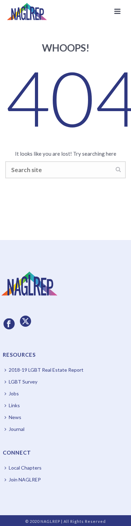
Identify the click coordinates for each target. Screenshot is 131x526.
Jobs (14, 393)
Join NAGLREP (25, 479)
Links (14, 405)
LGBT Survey (23, 382)
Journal (16, 429)
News (15, 417)
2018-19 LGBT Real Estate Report (46, 370)
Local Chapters (25, 468)
